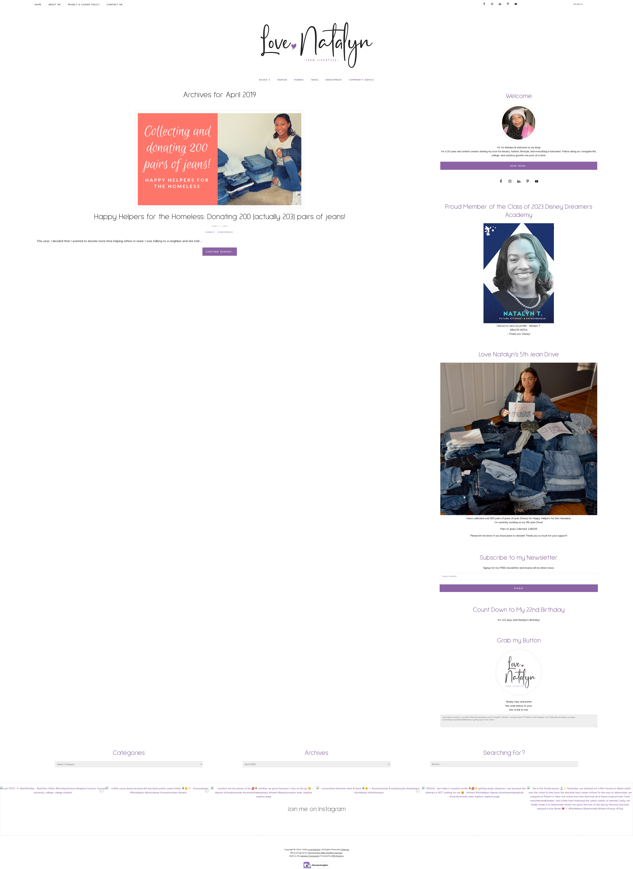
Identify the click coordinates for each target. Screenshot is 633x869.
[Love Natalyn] (316, 45)
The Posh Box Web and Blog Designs (325, 853)
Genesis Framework (310, 856)
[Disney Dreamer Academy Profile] (518, 321)
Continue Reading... (220, 252)
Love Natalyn (314, 849)
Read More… (518, 166)
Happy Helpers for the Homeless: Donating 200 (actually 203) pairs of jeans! (219, 217)
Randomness (225, 232)
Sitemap (345, 849)
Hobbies (209, 232)
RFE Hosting (338, 856)
